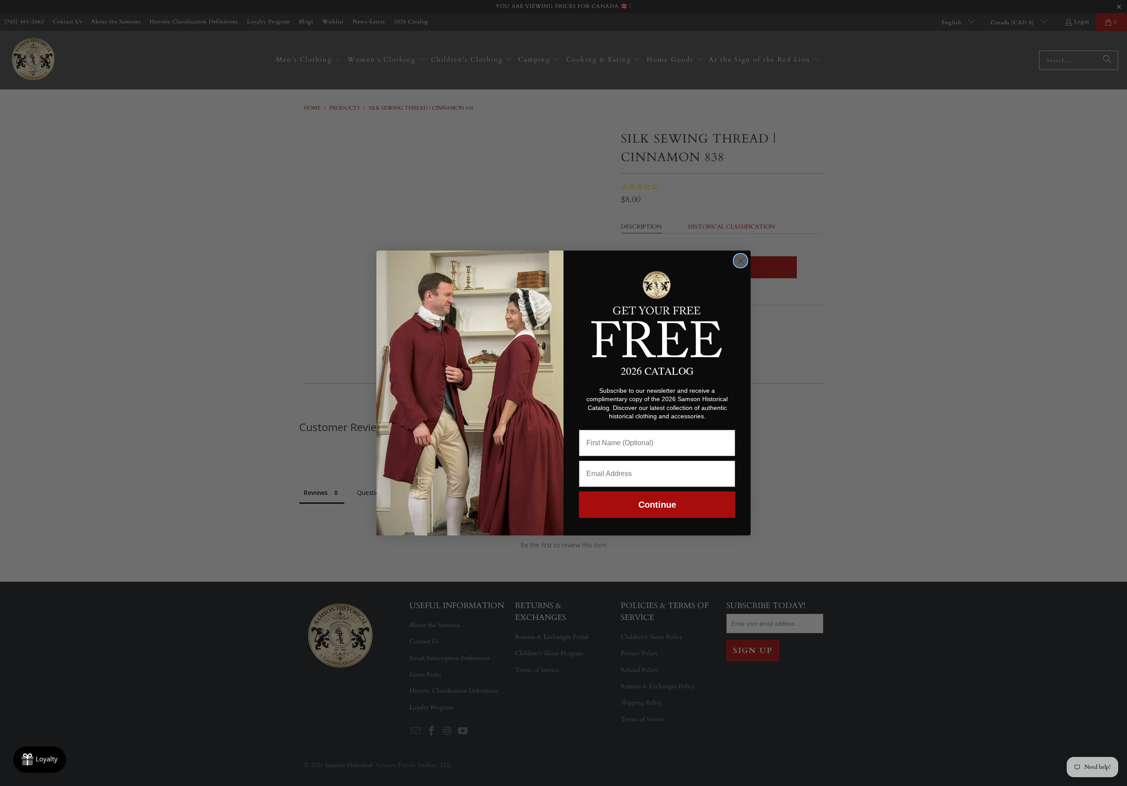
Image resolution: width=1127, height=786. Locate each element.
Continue (657, 504)
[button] (657, 313)
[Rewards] (39, 759)
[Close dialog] (740, 260)
